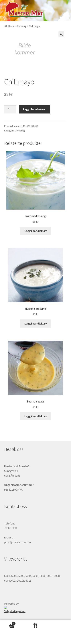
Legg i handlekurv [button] (35, 231)
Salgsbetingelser (14, 611)
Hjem (11, 26)
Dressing (21, 26)
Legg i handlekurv (34, 109)
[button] (61, 34)
